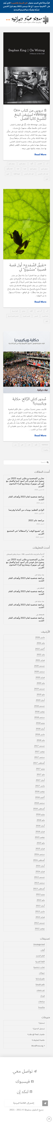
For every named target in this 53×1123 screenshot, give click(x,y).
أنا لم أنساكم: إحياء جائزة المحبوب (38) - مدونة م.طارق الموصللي (25, 554)
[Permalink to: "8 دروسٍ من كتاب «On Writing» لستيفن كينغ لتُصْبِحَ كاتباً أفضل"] (26, 68)
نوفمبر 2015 (40, 837)
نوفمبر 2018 (40, 711)
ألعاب (43, 950)
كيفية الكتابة (17, 174)
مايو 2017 (41, 774)
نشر (15, 445)
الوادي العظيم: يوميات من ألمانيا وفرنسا (26, 510)
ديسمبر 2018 (39, 706)
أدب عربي (39, 311)
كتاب (29, 445)
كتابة (18, 169)
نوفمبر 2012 (40, 928)
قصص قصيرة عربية (13, 316)
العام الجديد (40, 955)
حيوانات (42, 973)
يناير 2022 (41, 654)
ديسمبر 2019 (39, 688)
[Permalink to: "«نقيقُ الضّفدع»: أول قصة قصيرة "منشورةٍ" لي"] (26, 224)
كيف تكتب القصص (43, 174)
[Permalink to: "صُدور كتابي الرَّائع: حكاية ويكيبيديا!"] (26, 362)
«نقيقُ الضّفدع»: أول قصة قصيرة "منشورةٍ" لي (27, 267)
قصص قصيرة (26, 316)
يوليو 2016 (40, 814)
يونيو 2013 (40, 894)
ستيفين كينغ (33, 169)
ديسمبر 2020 (39, 665)
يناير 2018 (41, 740)
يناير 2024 (41, 643)
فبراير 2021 (40, 660)
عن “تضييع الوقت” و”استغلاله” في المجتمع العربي (25, 532)
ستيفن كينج (22, 163)
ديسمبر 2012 (39, 923)
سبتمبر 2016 (39, 803)
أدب (47, 163)
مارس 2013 (40, 911)
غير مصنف (41, 990)
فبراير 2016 (40, 831)
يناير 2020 (41, 683)
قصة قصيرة (45, 316)
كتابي (22, 445)
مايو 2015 (41, 843)
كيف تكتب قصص (28, 174)
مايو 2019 (41, 694)
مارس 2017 (40, 785)
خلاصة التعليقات (39, 1040)
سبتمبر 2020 (39, 671)
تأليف (31, 163)
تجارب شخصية (39, 967)
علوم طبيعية (40, 984)
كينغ (47, 179)
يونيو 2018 (40, 723)
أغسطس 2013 (39, 888)
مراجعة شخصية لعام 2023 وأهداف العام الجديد (26, 498)
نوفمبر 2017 (40, 751)
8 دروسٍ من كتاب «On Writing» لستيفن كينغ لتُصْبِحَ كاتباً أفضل (30, 114)
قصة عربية (15, 311)
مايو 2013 (41, 900)
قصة (25, 169)
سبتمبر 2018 (39, 717)
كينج (8, 174)
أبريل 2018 (40, 728)
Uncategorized (39, 944)
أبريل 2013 (40, 905)
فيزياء (42, 995)
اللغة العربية (40, 961)
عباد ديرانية (41, 574)
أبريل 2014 (40, 865)
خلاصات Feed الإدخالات (36, 1034)
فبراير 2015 (40, 848)
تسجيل (42, 1023)
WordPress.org (37, 1045)
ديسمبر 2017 (39, 745)
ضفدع (23, 311)
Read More (40, 154)
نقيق (47, 321)
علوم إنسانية (40, 978)
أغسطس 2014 (39, 860)
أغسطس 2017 (39, 763)
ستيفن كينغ (12, 163)
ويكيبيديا (46, 450)
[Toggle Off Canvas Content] (8, 20)
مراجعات (41, 1001)
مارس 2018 (40, 734)
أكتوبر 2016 (40, 797)
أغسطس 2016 (39, 808)
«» (19, 3)
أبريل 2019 (40, 700)
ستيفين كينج (44, 169)
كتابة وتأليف (9, 169)
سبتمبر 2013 (39, 882)
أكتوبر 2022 (40, 648)
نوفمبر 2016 (40, 791)
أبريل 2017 (40, 780)
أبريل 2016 (40, 825)
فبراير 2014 (40, 871)
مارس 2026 (40, 637)
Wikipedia (45, 445)
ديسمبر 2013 (39, 877)
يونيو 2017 (40, 768)
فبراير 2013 (40, 917)
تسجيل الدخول (39, 1028)
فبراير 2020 (40, 677)
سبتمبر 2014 (39, 854)
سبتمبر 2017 (39, 757)
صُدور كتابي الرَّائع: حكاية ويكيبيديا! (29, 401)
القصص (39, 163)
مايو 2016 (41, 820)
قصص (36, 316)
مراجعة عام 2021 (36, 520)
